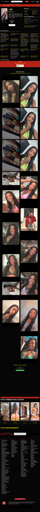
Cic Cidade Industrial (34, 448)
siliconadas (23, 476)
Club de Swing (13, 442)
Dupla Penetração (4, 460)
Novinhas (22, 461)
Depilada (22, 444)
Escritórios (13, 446)
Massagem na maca (4, 472)
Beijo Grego (3, 448)
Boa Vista (32, 442)
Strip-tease (3, 490)
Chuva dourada (4, 455)
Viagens (12, 456)
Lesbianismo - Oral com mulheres (5, 468)
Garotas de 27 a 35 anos (24, 451)
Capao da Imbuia (33, 446)
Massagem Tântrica (5, 479)
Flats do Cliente (14, 448)
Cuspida (2, 457)
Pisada (2, 483)
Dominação (3, 459)
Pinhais (32, 456)
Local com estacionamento (14, 452)
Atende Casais (4, 443)
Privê (12, 454)
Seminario (32, 463)
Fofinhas (22, 445)
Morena (22, 457)
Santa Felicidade (34, 461)
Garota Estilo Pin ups (25, 446)
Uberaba (32, 466)
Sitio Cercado (33, 464)
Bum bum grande (24, 441)
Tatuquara (33, 465)
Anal (2, 442)
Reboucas (32, 459)
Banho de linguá (4, 445)
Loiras (22, 454)
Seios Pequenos (24, 475)
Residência (13, 455)
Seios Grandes (23, 472)
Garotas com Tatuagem (23, 449)
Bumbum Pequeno (24, 442)
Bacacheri (32, 440)
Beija (2, 447)
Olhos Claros (23, 464)
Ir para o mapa (27, 23)
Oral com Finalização (5, 481)
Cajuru (32, 444)
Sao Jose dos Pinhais (34, 462)
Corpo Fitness (23, 443)
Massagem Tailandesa (5, 478)
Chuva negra (3, 456)
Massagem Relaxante (5, 477)
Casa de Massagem (14, 441)
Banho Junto (3, 446)
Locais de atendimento (6, 5)
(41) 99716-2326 (20, 368)
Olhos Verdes (23, 466)
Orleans (32, 454)
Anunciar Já (32, 1)
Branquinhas (23, 440)
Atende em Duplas (4, 444)
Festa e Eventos (14, 447)
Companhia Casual (14, 443)
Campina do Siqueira (34, 445)
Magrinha (22, 455)
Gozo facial (3, 465)
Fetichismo (3, 463)
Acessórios (3, 441)
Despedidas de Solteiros (13, 445)
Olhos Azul (23, 462)
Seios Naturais (23, 474)
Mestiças (22, 456)
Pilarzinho (32, 455)
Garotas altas (23, 447)
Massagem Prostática (5, 476)
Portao (32, 458)
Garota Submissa (4, 440)
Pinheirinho (33, 457)
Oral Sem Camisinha (4, 482)
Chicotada (3, 454)
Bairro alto (33, 441)
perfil (26, 1)
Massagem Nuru (4, 473)
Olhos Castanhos (24, 463)
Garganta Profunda (5, 464)
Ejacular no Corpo (4, 461)
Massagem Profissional (3, 475)
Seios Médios (23, 473)
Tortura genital (4, 492)
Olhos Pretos (23, 465)
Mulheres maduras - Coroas (24, 460)
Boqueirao (32, 443)
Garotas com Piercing (25, 448)
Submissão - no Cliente (5, 491)
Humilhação (3, 466)
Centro (32, 447)
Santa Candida (33, 460)
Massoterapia (4, 480)
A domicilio (13, 440)
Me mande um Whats (12, 25)
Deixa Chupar (3, 458)
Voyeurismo (3, 493)
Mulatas (22, 458)
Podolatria (3, 484)
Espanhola (3, 462)
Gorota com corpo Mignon (24, 453)
